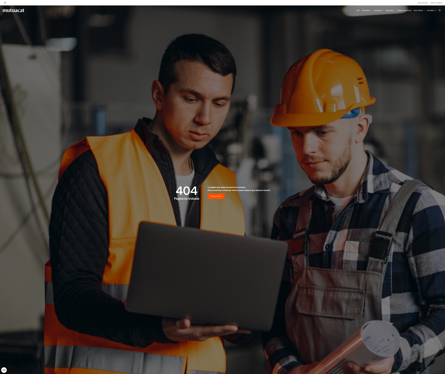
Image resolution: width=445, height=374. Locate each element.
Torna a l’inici (216, 196)
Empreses (389, 10)
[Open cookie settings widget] (4, 370)
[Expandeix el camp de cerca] (5, 2)
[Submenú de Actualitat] (434, 10)
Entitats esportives (404, 10)
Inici (358, 10)
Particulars (366, 10)
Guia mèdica (418, 10)
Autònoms (378, 10)
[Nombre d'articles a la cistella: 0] (439, 10)
